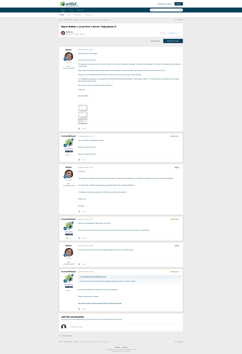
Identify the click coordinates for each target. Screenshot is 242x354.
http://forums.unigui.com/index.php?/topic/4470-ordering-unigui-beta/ (100, 303)
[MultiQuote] (79, 128)
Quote (84, 128)
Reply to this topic (173, 41)
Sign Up (178, 4)
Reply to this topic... (77, 327)
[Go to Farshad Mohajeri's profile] (69, 142)
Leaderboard (88, 15)
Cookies (124, 347)
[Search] (181, 10)
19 (69, 66)
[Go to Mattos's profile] (63, 33)
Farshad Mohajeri (68, 136)
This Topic (173, 10)
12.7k (69, 155)
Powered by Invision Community (121, 351)
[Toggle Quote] (81, 277)
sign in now (102, 319)
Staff (69, 15)
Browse (63, 10)
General (82, 34)
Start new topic (155, 41)
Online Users (77, 15)
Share (164, 33)
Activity (71, 10)
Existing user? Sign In (165, 4)
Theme (117, 347)
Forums (61, 15)
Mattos (70, 32)
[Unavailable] (82, 108)
